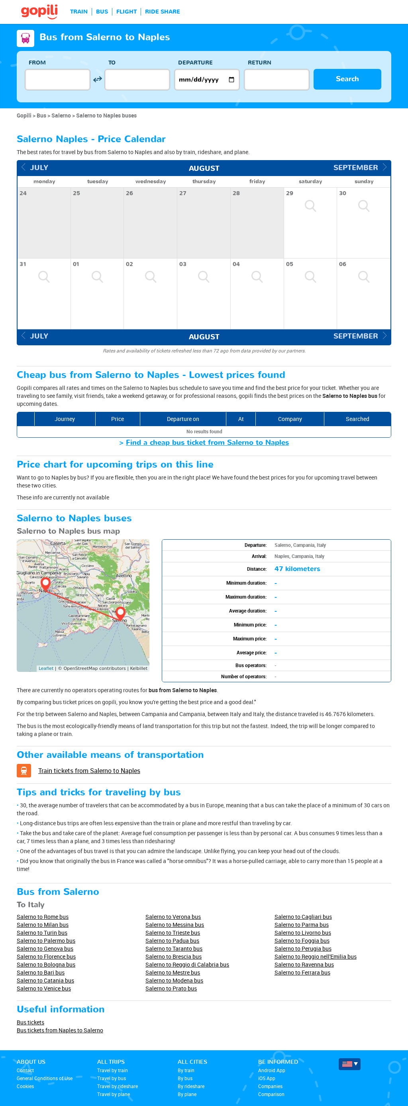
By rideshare (191, 1086)
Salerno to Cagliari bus (303, 916)
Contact (25, 1070)
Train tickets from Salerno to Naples (89, 770)
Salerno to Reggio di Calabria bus (187, 964)
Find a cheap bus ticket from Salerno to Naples (207, 443)
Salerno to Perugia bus (303, 948)
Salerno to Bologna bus (46, 964)
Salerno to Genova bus (45, 948)
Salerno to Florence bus (46, 956)
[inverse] (97, 79)
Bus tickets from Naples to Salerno (60, 1030)
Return (259, 63)
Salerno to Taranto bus (173, 948)
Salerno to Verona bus (173, 916)
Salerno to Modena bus (174, 980)
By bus (185, 1078)
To (112, 63)
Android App (271, 1070)
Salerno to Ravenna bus (304, 964)
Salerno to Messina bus (174, 924)
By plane (187, 1094)
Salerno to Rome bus (43, 916)
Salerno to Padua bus (172, 940)
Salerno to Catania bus (45, 980)
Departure (195, 63)
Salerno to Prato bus (171, 988)
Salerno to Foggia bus (302, 940)
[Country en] (350, 1064)
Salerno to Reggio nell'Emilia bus (316, 956)
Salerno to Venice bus (44, 988)
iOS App (266, 1078)
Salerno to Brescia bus (173, 956)
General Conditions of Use (45, 1078)
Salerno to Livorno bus (303, 932)
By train (186, 1070)
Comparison (271, 1094)
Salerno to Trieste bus (172, 932)
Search (347, 79)
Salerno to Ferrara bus (302, 972)
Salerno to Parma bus (302, 924)
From (37, 63)
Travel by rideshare (117, 1086)
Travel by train (112, 1070)
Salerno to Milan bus (43, 924)
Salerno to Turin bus (42, 932)
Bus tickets (30, 1022)
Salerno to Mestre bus (172, 972)
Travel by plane (113, 1094)
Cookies (25, 1086)
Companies (270, 1086)
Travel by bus (111, 1078)
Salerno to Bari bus (41, 972)
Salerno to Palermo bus (46, 940)
